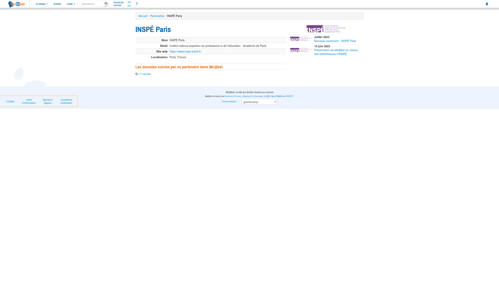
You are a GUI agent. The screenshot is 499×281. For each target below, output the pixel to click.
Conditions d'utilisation (66, 101)
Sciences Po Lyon (233, 96)
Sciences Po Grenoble (252, 96)
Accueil (143, 16)
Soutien (57, 3)
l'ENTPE (289, 96)
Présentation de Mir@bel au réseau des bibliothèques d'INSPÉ (336, 52)
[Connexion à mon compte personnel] (487, 4)
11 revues (145, 74)
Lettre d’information (29, 101)
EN (129, 2)
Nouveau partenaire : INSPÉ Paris (335, 41)
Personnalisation (229, 101)
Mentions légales (48, 101)
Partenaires (157, 16)
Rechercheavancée (119, 4)
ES (129, 5)
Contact (10, 101)
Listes (70, 3)
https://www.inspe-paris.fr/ (185, 51)
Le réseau (41, 3)
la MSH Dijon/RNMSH (273, 96)
